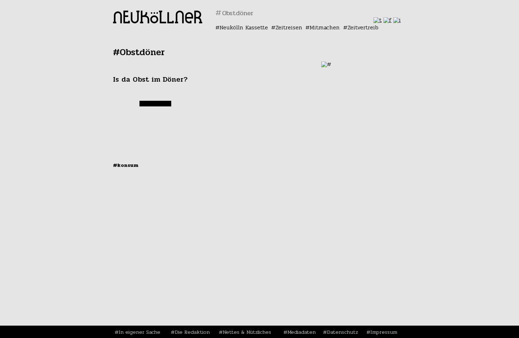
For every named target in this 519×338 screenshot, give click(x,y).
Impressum (383, 332)
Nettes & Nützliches (247, 332)
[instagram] (397, 20)
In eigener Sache (139, 332)
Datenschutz (342, 332)
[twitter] (378, 20)
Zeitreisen (288, 27)
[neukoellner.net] (157, 21)
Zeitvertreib (362, 27)
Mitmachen (325, 27)
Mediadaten (301, 332)
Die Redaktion (192, 332)
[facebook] (387, 20)
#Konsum (125, 165)
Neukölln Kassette (244, 27)
